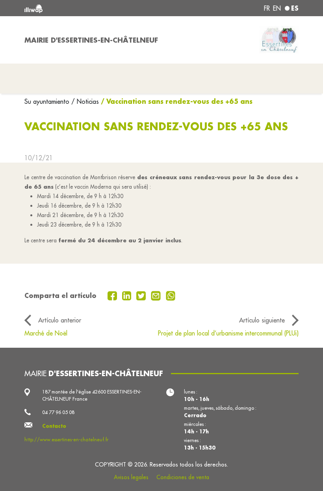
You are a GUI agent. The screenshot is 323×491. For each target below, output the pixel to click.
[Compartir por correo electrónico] (156, 295)
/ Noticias (85, 101)
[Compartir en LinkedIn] (128, 295)
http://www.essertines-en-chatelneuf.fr (66, 439)
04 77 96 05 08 (58, 412)
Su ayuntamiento (47, 101)
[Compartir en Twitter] (142, 295)
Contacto (54, 426)
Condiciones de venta (182, 477)
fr (267, 8)
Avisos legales (131, 477)
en (277, 8)
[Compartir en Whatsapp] (170, 295)
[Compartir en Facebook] (113, 295)
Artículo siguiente (262, 320)
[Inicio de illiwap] (79, 8)
